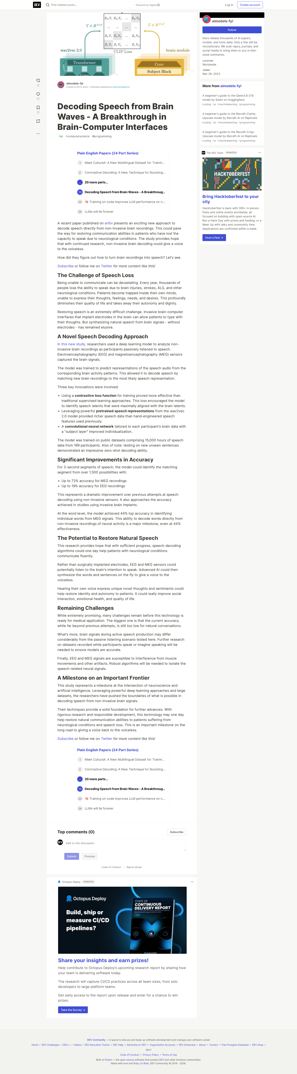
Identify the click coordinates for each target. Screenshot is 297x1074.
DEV (161, 1059)
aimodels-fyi (74, 83)
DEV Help (118, 1044)
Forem (108, 1059)
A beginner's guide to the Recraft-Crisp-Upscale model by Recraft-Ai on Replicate (229, 136)
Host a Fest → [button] (214, 237)
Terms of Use (169, 1054)
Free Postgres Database (235, 1044)
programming (102, 136)
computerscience (77, 136)
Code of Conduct (111, 867)
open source (127, 1059)
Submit (71, 856)
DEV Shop (257, 1044)
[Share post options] (38, 133)
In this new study (71, 344)
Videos (77, 1044)
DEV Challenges (50, 1044)
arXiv (109, 223)
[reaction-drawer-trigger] (38, 82)
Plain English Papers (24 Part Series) (108, 153)
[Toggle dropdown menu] (192, 882)
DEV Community (96, 1039)
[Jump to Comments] (38, 95)
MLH (148, 1049)
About (202, 1044)
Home (35, 1044)
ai (61, 136)
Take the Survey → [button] (73, 1010)
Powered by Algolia (146, 5)
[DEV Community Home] (37, 4)
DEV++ (66, 1044)
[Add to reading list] (38, 109)
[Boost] (38, 121)
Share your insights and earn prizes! (103, 960)
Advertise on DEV (136, 1044)
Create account (250, 5)
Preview (90, 856)
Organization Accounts (162, 1044)
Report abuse (134, 867)
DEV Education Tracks (97, 1044)
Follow (232, 30)
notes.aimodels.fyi (121, 87)
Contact (213, 1044)
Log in (229, 5)
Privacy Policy (151, 1054)
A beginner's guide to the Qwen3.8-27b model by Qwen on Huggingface (228, 100)
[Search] (47, 5)
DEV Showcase (187, 1044)
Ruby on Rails (141, 1063)
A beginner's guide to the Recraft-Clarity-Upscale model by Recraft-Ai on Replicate (229, 118)
